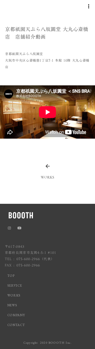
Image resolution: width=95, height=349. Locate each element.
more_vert (89, 6)
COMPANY (16, 315)
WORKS (14, 295)
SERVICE (14, 285)
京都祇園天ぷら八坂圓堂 (24, 54)
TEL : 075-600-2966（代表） (30, 259)
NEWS (12, 305)
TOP (11, 275)
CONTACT (16, 325)
